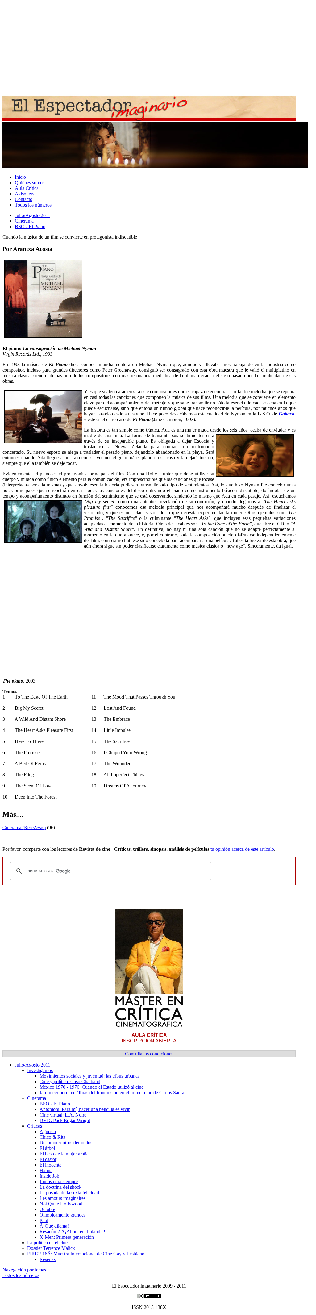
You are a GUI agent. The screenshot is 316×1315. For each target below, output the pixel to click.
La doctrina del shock (60, 1187)
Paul (44, 1220)
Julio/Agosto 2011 (32, 215)
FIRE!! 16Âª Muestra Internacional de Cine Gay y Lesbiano (85, 1253)
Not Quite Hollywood (61, 1203)
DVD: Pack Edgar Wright (65, 1120)
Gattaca (286, 413)
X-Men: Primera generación (67, 1237)
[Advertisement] (158, 45)
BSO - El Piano (30, 226)
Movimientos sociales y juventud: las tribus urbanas (89, 1076)
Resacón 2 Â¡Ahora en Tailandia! (72, 1231)
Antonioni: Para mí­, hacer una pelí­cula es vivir (85, 1109)
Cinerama (24, 220)
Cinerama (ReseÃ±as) (24, 827)
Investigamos (40, 1070)
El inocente (50, 1164)
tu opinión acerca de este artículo (242, 849)
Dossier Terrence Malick (51, 1248)
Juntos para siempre (59, 1181)
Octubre (47, 1209)
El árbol (47, 1148)
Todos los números (33, 204)
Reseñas (48, 1259)
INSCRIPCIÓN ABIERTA (149, 1038)
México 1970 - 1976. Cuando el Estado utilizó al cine (91, 1087)
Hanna (46, 1170)
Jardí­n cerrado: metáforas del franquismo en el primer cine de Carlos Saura (112, 1092)
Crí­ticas (34, 1126)
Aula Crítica (27, 188)
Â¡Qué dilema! (54, 1226)
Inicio (20, 177)
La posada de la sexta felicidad (69, 1192)
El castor (48, 1159)
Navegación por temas (24, 1269)
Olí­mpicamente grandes (62, 1214)
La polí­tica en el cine (47, 1242)
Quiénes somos (29, 182)
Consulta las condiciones (149, 1053)
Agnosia (48, 1131)
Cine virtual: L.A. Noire (63, 1114)
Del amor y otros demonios (66, 1142)
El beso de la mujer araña (64, 1153)
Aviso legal (26, 193)
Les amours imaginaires (62, 1198)
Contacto (23, 199)
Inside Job (49, 1176)
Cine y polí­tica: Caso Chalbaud (70, 1081)
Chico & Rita (52, 1137)
